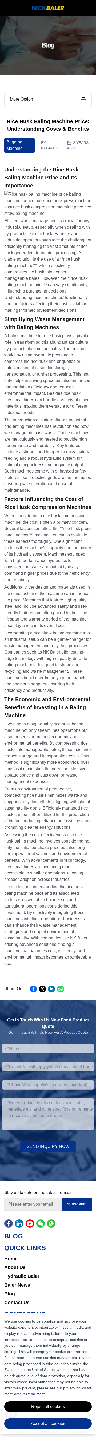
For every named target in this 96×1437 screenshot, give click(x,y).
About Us (15, 1267)
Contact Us (17, 1302)
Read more (35, 1394)
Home (11, 1258)
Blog (9, 1293)
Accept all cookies (48, 1423)
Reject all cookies (48, 1406)
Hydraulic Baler (21, 1276)
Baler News (17, 1285)
